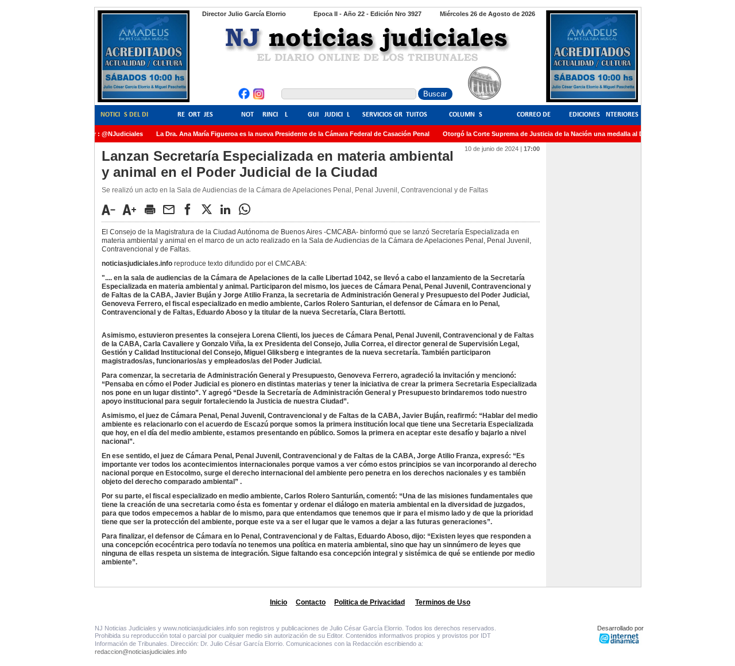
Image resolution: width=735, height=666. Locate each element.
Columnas (465, 114)
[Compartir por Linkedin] (228, 209)
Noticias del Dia (126, 114)
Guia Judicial (329, 114)
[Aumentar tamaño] (132, 209)
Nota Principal (264, 114)
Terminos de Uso (442, 602)
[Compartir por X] (209, 209)
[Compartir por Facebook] (190, 209)
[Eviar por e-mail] (171, 209)
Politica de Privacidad (369, 602)
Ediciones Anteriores (604, 114)
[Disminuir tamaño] (111, 209)
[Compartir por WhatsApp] (247, 209)
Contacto (311, 602)
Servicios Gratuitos (394, 114)
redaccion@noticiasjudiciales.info (141, 651)
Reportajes (195, 114)
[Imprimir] (152, 209)
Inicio (278, 602)
